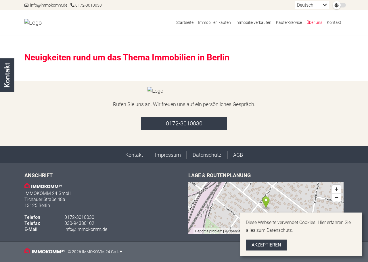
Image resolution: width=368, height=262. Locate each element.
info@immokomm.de (47, 5)
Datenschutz (207, 155)
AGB (238, 155)
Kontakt (334, 22)
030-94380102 (79, 223)
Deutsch (305, 5)
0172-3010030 (88, 5)
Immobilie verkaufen (253, 22)
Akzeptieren (266, 245)
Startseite (184, 22)
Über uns (314, 22)
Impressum (168, 155)
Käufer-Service (289, 22)
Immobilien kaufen (214, 22)
